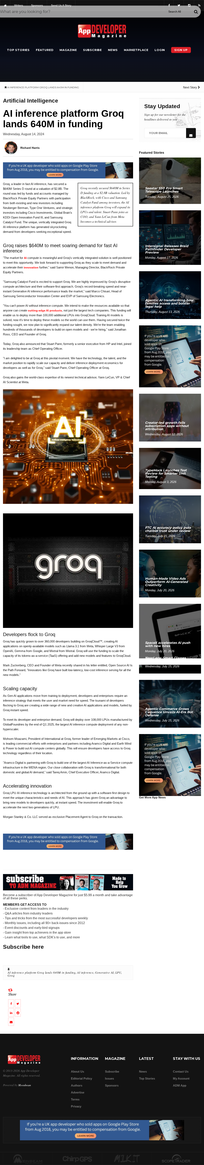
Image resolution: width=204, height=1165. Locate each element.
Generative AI (104, 972)
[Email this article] (11, 1022)
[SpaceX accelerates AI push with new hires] (170, 630)
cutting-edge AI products (45, 310)
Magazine (68, 50)
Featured (44, 50)
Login (160, 50)
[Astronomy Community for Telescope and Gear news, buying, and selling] (176, 1158)
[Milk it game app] (127, 1158)
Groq (11, 975)
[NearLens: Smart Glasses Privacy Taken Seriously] (170, 669)
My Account (181, 1078)
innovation (31, 267)
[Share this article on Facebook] (11, 1003)
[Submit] (196, 12)
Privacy (76, 1106)
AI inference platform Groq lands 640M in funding (42, 972)
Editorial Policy (81, 1078)
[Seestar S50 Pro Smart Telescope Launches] (170, 180)
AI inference (85, 972)
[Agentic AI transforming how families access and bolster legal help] (170, 295)
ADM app (179, 1085)
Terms (75, 1099)
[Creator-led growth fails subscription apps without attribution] (170, 417)
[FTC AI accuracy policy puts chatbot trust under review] (170, 519)
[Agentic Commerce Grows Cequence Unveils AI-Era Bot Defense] (170, 703)
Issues (109, 1078)
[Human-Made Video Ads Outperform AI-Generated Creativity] (170, 573)
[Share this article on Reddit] (18, 1012)
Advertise (77, 1092)
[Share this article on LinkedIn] (11, 1012)
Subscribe (92, 50)
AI (25, 257)
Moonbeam (24, 1085)
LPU (118, 972)
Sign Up (181, 50)
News (113, 50)
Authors (76, 1085)
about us (77, 1071)
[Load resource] (68, 170)
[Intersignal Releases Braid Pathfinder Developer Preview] (170, 237)
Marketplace (136, 50)
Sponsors (112, 1085)
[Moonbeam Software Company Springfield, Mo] (28, 1158)
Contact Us (180, 1071)
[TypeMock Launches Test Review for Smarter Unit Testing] (170, 468)
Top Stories (18, 50)
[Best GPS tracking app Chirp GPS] (77, 1158)
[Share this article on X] (18, 1003)
